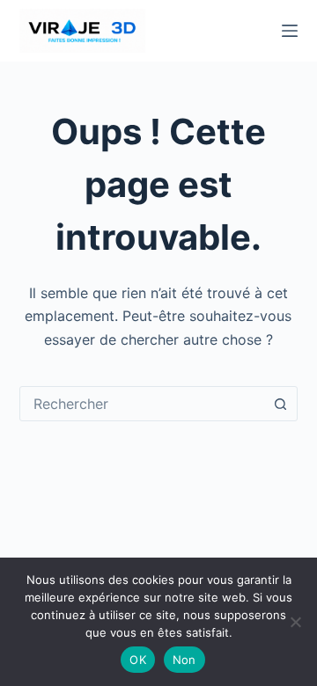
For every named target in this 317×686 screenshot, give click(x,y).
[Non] (295, 622)
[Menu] (290, 31)
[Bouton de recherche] (280, 403)
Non (184, 660)
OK (137, 660)
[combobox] (142, 403)
